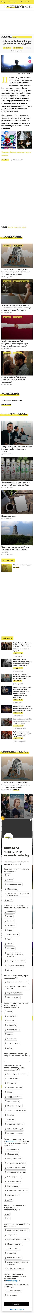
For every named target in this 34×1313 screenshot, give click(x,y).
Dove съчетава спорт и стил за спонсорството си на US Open (15, 483)
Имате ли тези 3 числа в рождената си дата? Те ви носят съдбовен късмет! (22, 708)
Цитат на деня (8, 516)
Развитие (7, 48)
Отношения (18, 317)
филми (10, 227)
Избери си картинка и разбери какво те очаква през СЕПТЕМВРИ (22, 734)
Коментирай (6, 404)
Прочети (16, 790)
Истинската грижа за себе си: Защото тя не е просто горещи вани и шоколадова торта (16, 308)
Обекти (22, 2)
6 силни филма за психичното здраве (16, 153)
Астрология (18, 725)
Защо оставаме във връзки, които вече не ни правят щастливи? (14, 379)
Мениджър (4, 2)
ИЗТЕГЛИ (16, 567)
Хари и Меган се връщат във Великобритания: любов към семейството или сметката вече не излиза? (22, 647)
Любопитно (18, 653)
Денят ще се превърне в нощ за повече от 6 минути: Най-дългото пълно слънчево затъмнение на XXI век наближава (22, 692)
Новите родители (14, 2)
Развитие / (6, 37)
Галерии (5, 160)
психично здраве (20, 227)
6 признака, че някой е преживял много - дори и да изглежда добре (22, 677)
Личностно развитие (21, 281)
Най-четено (7, 638)
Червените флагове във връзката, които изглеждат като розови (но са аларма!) (15, 343)
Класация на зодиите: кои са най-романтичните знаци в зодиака (22, 721)
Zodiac (31, 7)
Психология (18, 48)
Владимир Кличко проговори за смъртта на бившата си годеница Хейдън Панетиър (22, 663)
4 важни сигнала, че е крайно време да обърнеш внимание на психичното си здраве (15, 272)
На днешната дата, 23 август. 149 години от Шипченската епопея (15, 549)
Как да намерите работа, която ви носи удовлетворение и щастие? (16, 449)
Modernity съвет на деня (22, 565)
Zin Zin (27, 2)
